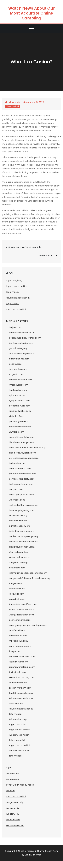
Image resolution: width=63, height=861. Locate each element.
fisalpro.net (15, 651)
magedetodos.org (18, 562)
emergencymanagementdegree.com (28, 625)
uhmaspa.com (16, 431)
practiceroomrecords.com (22, 473)
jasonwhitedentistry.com (21, 437)
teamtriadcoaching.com (21, 677)
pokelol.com (15, 364)
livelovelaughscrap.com (21, 484)
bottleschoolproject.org (21, 343)
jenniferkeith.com (18, 630)
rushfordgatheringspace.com (24, 505)
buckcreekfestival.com (21, 379)
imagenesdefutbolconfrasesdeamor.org (29, 578)
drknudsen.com (17, 588)
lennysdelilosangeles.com (22, 353)
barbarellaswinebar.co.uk (21, 332)
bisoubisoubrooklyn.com (21, 442)
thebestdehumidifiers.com (22, 604)
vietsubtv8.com (17, 416)
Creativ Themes (33, 854)
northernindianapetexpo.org (23, 536)
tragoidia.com (16, 374)
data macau (12, 773)
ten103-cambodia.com (21, 693)
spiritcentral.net (17, 395)
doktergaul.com (17, 567)
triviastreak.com (17, 672)
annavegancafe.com (20, 646)
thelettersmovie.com (20, 426)
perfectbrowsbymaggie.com (24, 458)
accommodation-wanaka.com (25, 337)
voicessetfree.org (18, 515)
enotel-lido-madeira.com (22, 656)
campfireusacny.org (19, 525)
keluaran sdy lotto (15, 825)
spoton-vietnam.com (20, 687)
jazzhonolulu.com (18, 369)
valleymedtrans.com (19, 557)
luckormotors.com (18, 661)
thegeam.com (16, 583)
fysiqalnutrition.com (19, 400)
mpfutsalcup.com (18, 640)
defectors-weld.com (19, 405)
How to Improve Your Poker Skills (24, 247)
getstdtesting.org (18, 348)
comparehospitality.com (21, 478)
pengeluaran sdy (14, 802)
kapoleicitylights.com (20, 411)
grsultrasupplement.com (22, 546)
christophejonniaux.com (21, 494)
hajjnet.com (15, 327)
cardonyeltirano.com (20, 468)
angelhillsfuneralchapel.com (23, 541)
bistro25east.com (18, 520)
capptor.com (16, 489)
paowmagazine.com (19, 421)
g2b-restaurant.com (19, 552)
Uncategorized (12, 106)
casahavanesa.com (19, 358)
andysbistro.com (17, 599)
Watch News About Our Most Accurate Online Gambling (31, 13)
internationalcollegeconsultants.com (28, 572)
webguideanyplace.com (21, 614)
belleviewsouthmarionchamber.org (27, 447)
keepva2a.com (16, 593)
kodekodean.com (18, 682)
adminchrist (14, 102)
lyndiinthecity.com (18, 384)
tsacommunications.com (22, 609)
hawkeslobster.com (19, 390)
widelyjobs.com (17, 499)
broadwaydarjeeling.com (21, 510)
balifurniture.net (17, 463)
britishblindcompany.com (22, 531)
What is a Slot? (47, 255)
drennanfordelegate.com (22, 667)
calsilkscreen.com (18, 635)
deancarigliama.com (19, 620)
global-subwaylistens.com (22, 452)
